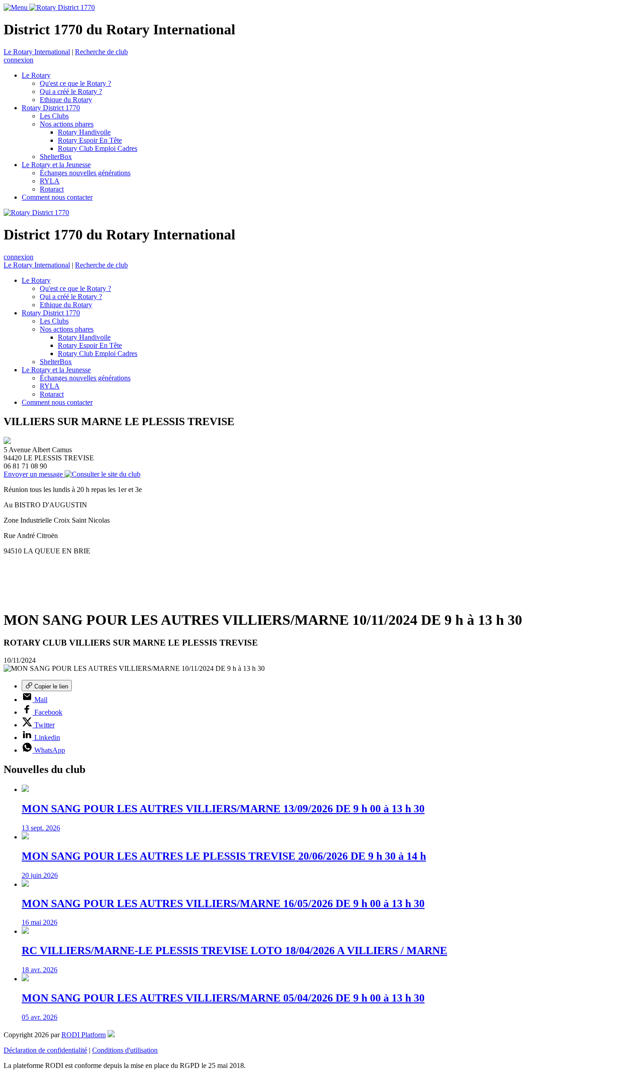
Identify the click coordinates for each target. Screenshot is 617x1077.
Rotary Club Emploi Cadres (97, 148)
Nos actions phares (66, 124)
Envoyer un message (34, 474)
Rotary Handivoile (84, 132)
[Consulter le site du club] (102, 474)
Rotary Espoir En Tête (90, 140)
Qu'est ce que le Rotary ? (75, 83)
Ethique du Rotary (66, 99)
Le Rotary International (37, 52)
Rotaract (52, 189)
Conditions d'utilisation (125, 1050)
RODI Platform (83, 1035)
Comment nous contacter (57, 197)
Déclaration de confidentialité (45, 1050)
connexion (18, 60)
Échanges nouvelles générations (85, 173)
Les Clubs (54, 116)
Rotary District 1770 (51, 108)
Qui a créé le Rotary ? (71, 91)
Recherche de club (101, 52)
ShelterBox (56, 156)
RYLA (50, 181)
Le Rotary (36, 75)
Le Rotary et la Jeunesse (56, 165)
